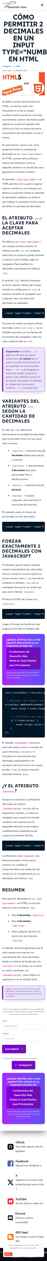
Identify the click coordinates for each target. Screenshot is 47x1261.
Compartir (25, 1065)
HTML (17, 66)
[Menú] (42, 5)
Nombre (6, 1034)
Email (5, 1021)
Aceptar (8, 1254)
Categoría (7, 66)
